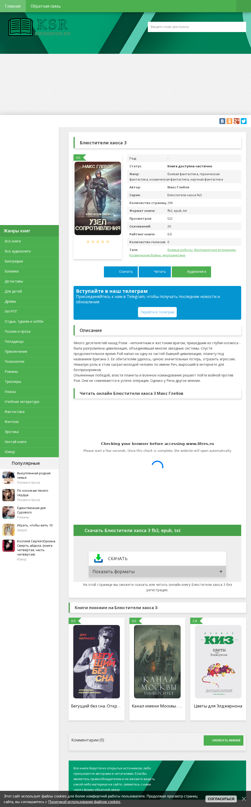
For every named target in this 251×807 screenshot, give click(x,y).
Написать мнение (226, 740)
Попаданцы (14, 341)
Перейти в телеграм (157, 312)
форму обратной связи (102, 789)
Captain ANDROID (38, 27)
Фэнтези (12, 421)
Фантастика (15, 411)
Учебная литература (22, 401)
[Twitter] (244, 121)
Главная (13, 6)
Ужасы (10, 391)
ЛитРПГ (11, 311)
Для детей (13, 291)
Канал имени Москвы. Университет (168, 706)
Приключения (16, 351)
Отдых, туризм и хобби (24, 321)
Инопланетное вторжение (215, 250)
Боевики (12, 271)
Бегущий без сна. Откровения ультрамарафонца (121, 706)
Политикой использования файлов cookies (84, 802)
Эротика (12, 431)
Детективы (14, 281)
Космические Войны (145, 255)
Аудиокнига (196, 271)
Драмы (10, 301)
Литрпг (22, 530)
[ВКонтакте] (222, 121)
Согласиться (221, 799)
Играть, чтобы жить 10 (34, 525)
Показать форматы (113, 571)
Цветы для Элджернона (218, 706)
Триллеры (13, 381)
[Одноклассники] (229, 121)
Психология (14, 361)
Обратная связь (46, 6)
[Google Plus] (236, 121)
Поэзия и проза (17, 331)
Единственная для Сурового (31, 510)
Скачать (126, 271)
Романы (11, 371)
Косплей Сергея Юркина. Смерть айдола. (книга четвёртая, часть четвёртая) (36, 548)
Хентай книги (15, 441)
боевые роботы (179, 250)
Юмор (10, 451)
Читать (160, 271)
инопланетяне (174, 255)
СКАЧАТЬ (117, 558)
